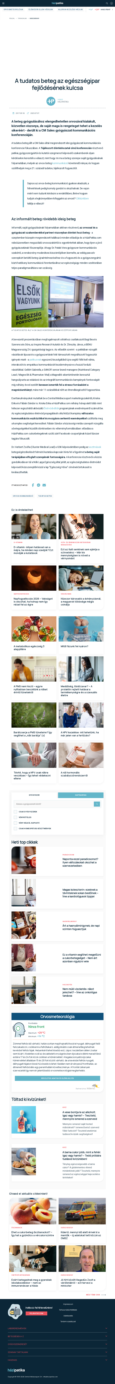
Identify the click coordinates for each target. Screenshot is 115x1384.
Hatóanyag (80, 795)
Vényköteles (25, 817)
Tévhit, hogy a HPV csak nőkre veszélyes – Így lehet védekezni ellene (32, 775)
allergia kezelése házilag (70, 10)
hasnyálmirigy (70, 921)
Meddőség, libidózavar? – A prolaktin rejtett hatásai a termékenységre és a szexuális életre (79, 691)
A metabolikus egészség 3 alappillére (29, 648)
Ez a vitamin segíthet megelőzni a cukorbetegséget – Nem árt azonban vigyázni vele (82, 958)
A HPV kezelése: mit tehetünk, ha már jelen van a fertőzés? (80, 734)
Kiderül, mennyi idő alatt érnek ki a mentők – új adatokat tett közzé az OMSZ (81, 1235)
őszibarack (17, 1228)
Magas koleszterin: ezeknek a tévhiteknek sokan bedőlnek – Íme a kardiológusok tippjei (80, 893)
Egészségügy (67, 1228)
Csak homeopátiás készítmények (35, 829)
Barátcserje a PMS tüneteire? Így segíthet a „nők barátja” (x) (33, 734)
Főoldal (12, 18)
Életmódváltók (51, 408)
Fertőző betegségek (21, 1275)
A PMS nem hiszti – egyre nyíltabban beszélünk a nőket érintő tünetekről (31, 689)
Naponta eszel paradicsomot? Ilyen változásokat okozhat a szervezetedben (80, 862)
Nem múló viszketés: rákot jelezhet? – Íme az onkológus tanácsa (80, 992)
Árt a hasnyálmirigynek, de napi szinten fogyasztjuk (81, 927)
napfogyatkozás (21, 594)
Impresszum (68, 1304)
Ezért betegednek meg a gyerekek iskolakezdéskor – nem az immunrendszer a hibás (32, 1282)
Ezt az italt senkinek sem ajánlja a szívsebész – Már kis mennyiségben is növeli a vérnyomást (80, 554)
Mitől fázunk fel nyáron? (74, 646)
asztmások (95, 447)
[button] (57, 1328)
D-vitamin (18, 542)
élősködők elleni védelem (41, 10)
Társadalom (22, 18)
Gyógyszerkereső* (17, 1344)
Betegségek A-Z (16, 1336)
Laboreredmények (17, 1328)
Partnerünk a (81, 1088)
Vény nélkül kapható (29, 823)
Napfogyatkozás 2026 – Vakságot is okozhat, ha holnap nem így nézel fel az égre (33, 601)
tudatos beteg (45, 496)
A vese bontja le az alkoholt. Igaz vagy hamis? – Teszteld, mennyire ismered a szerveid (80, 1115)
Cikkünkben (82, 198)
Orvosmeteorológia (13, 10)
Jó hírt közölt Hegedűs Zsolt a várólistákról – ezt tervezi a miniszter (78, 1282)
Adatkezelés (68, 1316)
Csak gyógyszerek (28, 812)
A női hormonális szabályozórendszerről (74, 774)
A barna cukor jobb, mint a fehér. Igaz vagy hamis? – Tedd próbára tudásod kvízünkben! (82, 1155)
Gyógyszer (34, 795)
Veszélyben (66, 594)
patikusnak (35, 359)
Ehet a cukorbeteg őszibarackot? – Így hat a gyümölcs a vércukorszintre (33, 1234)
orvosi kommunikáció (23, 496)
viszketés (67, 985)
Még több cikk (93, 1295)
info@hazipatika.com (50, 1377)
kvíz (65, 1107)
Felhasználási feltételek (68, 1310)
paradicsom (68, 855)
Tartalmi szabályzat (68, 1321)
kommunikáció (60, 163)
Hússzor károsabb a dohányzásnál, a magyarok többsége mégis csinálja (81, 601)
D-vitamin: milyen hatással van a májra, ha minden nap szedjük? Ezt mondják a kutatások (33, 550)
